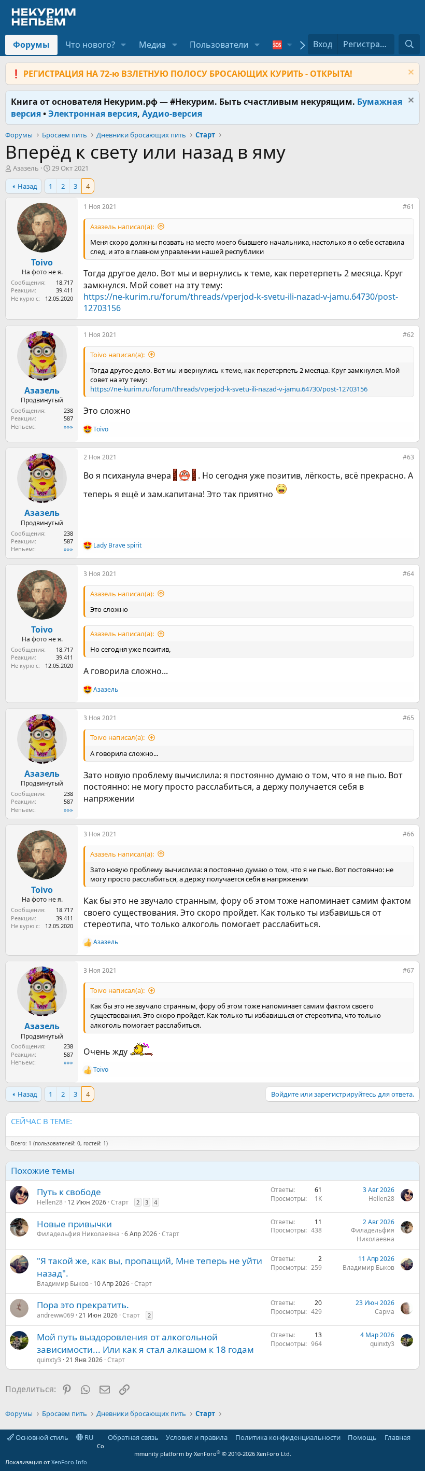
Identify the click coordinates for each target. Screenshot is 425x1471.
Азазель (26, 168)
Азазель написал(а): (122, 226)
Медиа (152, 44)
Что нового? (90, 44)
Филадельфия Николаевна (78, 1233)
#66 (408, 834)
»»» (68, 426)
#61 (408, 206)
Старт (120, 1202)
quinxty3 (49, 1359)
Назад (27, 186)
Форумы (31, 44)
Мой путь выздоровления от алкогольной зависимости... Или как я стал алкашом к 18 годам (145, 1343)
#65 (408, 717)
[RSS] (418, 1437)
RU (88, 1437)
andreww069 (55, 1315)
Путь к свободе (69, 1192)
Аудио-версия (172, 113)
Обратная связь (133, 1437)
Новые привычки (74, 1224)
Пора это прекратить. (83, 1305)
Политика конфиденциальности (288, 1437)
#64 (408, 573)
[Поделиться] (395, 209)
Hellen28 (50, 1202)
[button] (123, 44)
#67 (408, 970)
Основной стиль (41, 1437)
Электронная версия (92, 113)
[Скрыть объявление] (409, 73)
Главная (397, 1437)
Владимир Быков (63, 1283)
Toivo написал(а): (117, 354)
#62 (408, 334)
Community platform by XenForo (194, 1450)
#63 (408, 457)
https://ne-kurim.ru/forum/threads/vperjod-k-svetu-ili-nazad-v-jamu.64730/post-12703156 (228, 389)
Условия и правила (197, 1437)
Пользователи (219, 44)
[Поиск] (409, 44)
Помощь (362, 1437)
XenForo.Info (69, 1462)
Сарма (384, 1311)
